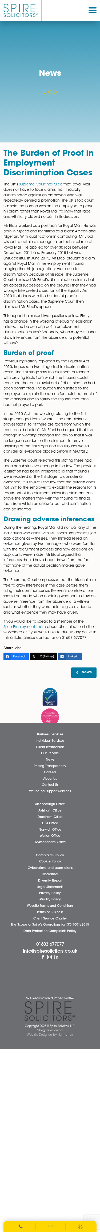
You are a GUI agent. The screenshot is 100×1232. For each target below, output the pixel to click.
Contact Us (50, 785)
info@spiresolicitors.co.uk (50, 951)
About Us (50, 778)
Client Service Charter (50, 918)
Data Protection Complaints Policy (50, 931)
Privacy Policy (50, 893)
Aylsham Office (50, 811)
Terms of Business (50, 912)
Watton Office (50, 836)
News (87, 672)
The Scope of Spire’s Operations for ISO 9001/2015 (50, 925)
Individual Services (50, 741)
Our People (50, 753)
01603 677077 (50, 945)
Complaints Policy (50, 855)
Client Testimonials (50, 747)
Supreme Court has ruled (40, 184)
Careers (50, 772)
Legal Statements (50, 887)
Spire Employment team (24, 627)
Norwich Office (50, 829)
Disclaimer (50, 874)
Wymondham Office (50, 842)
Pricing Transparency (50, 766)
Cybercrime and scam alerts (50, 868)
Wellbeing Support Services (50, 791)
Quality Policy (50, 899)
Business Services (50, 734)
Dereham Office (50, 817)
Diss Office (50, 823)
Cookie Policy (50, 862)
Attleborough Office (50, 804)
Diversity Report (50, 880)
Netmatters (65, 1035)
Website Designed (39, 1035)
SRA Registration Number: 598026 (50, 998)
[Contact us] (51, 1226)
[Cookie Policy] (80, 1226)
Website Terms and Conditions (50, 906)
